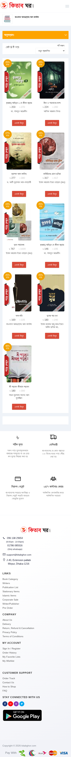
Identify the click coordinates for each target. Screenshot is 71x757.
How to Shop (9, 686)
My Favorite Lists (11, 656)
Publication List (10, 587)
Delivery (6, 624)
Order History (9, 652)
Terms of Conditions (12, 636)
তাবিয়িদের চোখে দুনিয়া (52, 173)
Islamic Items (9, 595)
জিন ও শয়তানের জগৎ (52, 102)
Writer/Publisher (10, 603)
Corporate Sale (10, 599)
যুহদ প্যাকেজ (19, 244)
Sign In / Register (11, 648)
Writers (6, 583)
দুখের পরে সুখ (52, 315)
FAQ (4, 690)
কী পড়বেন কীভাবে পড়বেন (19, 386)
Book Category (10, 579)
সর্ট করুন (60, 45)
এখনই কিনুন (19, 123)
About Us (7, 620)
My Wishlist (8, 661)
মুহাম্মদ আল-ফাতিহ (19, 173)
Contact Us (8, 682)
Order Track (8, 678)
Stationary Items (10, 591)
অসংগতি (19, 315)
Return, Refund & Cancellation (18, 628)
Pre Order (7, 608)
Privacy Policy (9, 632)
